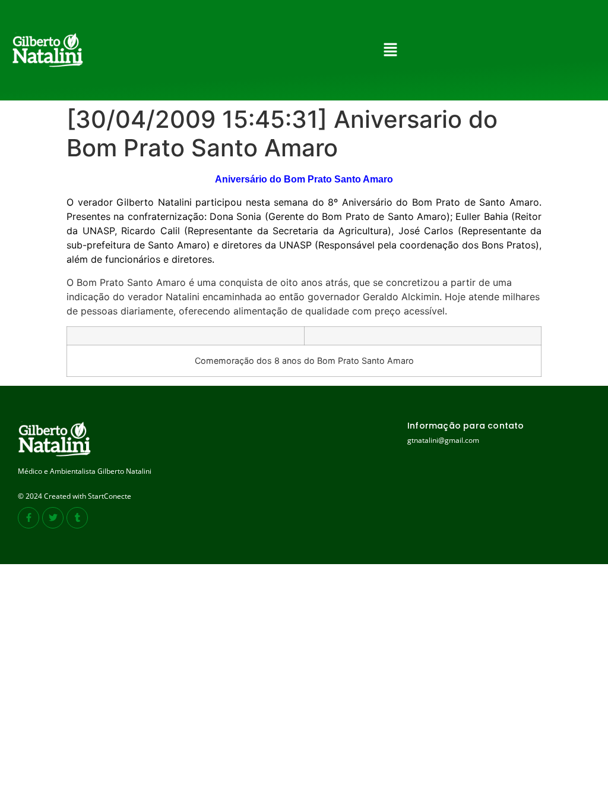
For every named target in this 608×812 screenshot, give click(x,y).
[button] (390, 50)
